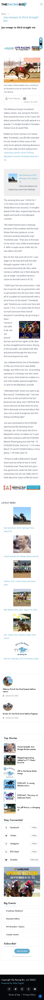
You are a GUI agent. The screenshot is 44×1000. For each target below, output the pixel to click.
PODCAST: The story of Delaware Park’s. (27, 796)
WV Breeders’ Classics (15, 926)
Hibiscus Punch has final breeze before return (19, 690)
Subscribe (34, 859)
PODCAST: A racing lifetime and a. (25, 784)
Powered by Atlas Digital (12, 983)
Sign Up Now (22, 951)
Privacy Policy (29, 994)
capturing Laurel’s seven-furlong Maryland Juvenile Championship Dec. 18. (21, 156)
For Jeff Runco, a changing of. (28, 808)
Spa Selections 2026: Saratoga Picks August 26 (28, 178)
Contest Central (12, 934)
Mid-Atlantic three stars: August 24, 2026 (20, 610)
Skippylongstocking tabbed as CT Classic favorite (26, 760)
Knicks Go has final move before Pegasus (20, 713)
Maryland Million (13, 918)
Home (4, 14)
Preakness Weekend (14, 911)
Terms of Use (14, 994)
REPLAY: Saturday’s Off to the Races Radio (21, 659)
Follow (34, 827)
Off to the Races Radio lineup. (27, 772)
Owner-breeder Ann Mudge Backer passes (21, 556)
